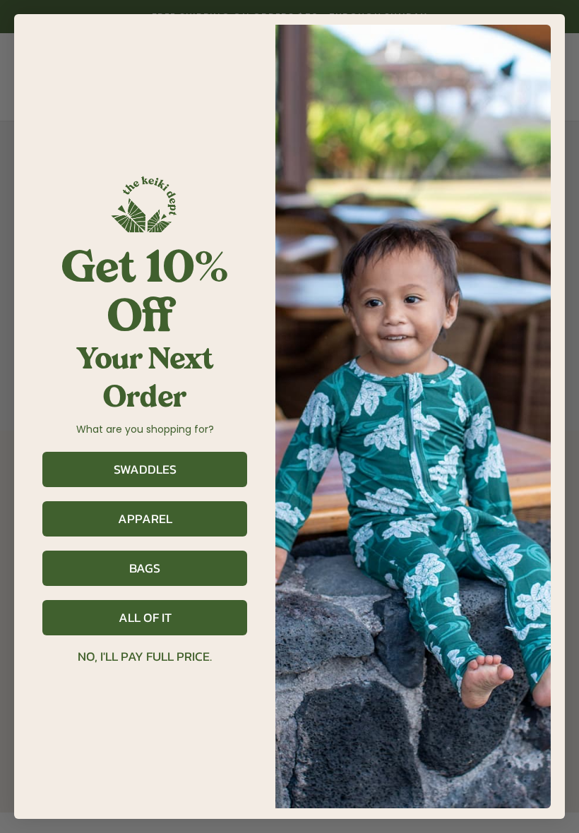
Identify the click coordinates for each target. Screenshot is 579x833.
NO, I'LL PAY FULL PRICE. (145, 656)
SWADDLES (145, 469)
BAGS (144, 567)
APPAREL (145, 518)
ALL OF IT (145, 617)
